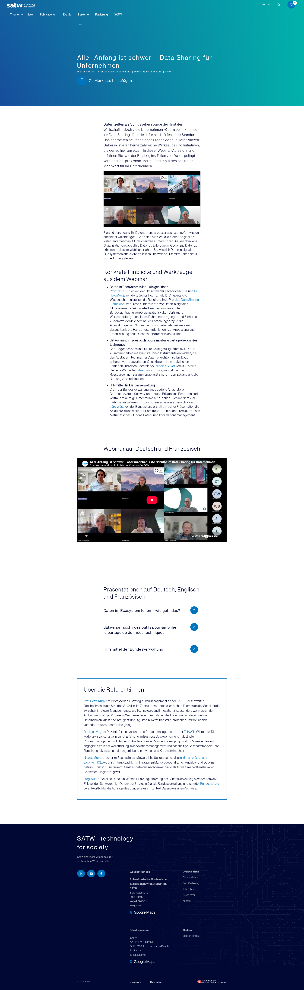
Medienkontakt (191, 935)
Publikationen (48, 14)
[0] (292, 5)
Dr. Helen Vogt (93, 732)
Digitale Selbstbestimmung (114, 71)
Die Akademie (191, 877)
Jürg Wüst (117, 406)
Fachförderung (191, 883)
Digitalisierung (86, 71)
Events (67, 14)
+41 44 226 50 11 (139, 901)
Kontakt (187, 900)
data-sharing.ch (146, 370)
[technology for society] (15, 5)
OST (180, 701)
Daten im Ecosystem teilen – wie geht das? (142, 610)
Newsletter (189, 895)
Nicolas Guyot (165, 366)
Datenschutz (156, 982)
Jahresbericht (190, 889)
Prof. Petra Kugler (122, 291)
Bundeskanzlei (210, 784)
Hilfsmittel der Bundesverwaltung (133, 649)
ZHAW (188, 732)
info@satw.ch (137, 905)
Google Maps (144, 913)
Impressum (135, 982)
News (30, 14)
